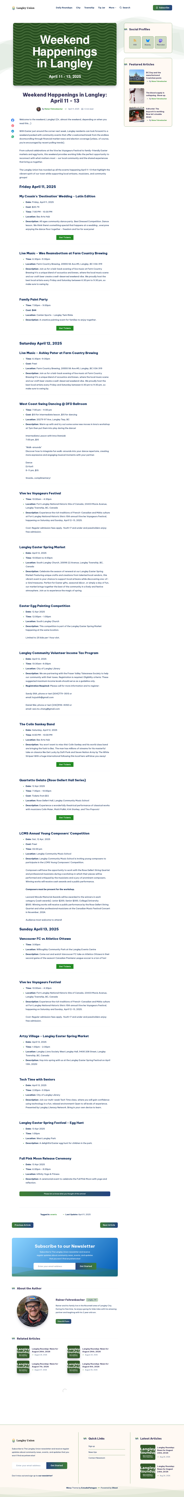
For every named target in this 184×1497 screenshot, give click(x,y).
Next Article (109, 1225)
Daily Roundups (64, 7)
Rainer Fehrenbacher (70, 1300)
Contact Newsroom (96, 1458)
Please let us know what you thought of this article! (65, 1194)
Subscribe (164, 7)
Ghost (115, 1488)
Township (89, 7)
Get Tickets (65, 237)
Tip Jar (101, 7)
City (78, 7)
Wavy (69, 1488)
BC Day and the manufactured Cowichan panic (153, 75)
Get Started (86, 1266)
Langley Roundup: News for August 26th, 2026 (165, 1450)
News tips (92, 1452)
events (53, 1214)
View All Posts (63, 1321)
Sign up (91, 1446)
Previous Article (23, 1225)
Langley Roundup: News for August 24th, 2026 (165, 1469)
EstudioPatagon (89, 1488)
